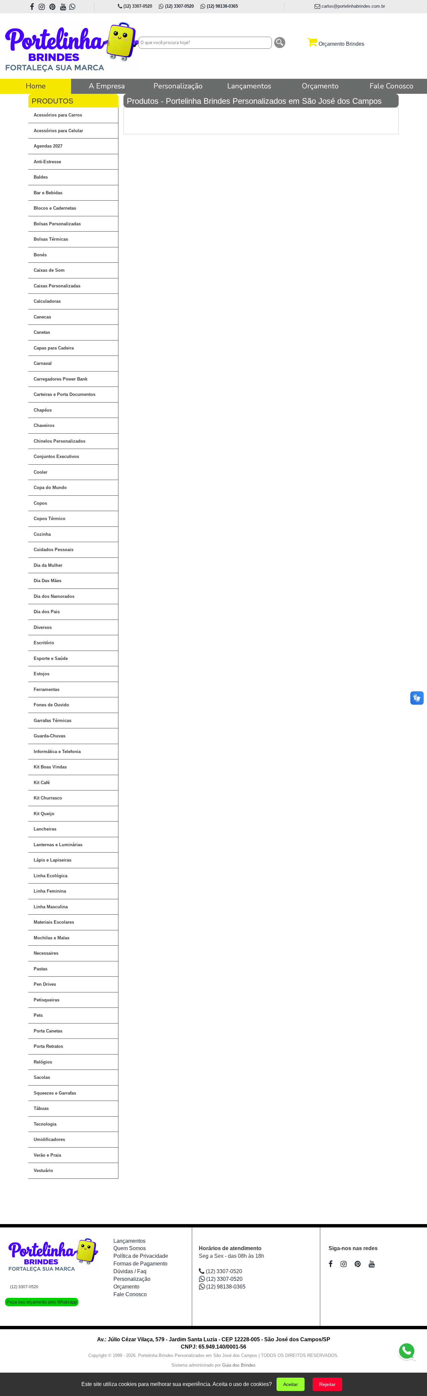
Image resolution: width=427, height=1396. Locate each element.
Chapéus (43, 410)
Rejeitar (327, 1384)
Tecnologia (45, 1124)
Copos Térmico (49, 518)
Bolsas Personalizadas (57, 223)
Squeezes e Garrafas (55, 1093)
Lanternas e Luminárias (58, 844)
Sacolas (42, 1077)
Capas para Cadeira (54, 348)
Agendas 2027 (48, 146)
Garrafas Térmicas (52, 720)
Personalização (131, 1279)
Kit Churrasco (48, 797)
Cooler (40, 472)
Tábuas (41, 1108)
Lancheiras (45, 829)
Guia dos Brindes (239, 1365)
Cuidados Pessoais (53, 549)
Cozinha (42, 534)
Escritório (44, 642)
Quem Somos (129, 1248)
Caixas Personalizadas (57, 285)
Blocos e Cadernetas (55, 208)
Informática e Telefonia (57, 751)
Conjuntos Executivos (56, 456)
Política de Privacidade (140, 1256)
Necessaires (46, 953)
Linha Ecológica (50, 875)
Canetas (42, 332)
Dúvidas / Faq (129, 1271)
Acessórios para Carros (58, 115)
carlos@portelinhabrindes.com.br (352, 6)
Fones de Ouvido (51, 704)
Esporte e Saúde (51, 658)
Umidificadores (49, 1139)
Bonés (40, 254)
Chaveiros (44, 425)
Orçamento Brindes (340, 44)
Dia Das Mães (47, 580)
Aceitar (290, 1384)
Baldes (41, 177)
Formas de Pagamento (140, 1263)
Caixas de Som (49, 270)
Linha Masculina (51, 906)
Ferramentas (46, 689)
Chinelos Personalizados (59, 441)
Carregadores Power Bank (60, 379)
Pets (38, 1015)
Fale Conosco (130, 1294)
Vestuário (43, 1170)
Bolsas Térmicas (51, 239)
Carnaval (43, 363)
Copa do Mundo (50, 487)
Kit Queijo (44, 813)
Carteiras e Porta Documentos (64, 394)
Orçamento (126, 1287)
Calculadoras (47, 301)
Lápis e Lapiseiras (52, 860)
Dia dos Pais (47, 611)
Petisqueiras (46, 999)
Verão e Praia (47, 1155)
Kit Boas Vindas (50, 766)
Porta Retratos (48, 1046)
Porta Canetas (48, 1030)
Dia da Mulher (48, 565)
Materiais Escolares (54, 922)
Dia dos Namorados (54, 596)
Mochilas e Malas (51, 937)
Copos (40, 503)
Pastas (40, 968)
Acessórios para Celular (58, 130)
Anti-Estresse (47, 161)
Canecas (42, 316)
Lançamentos (129, 1241)
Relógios (43, 1062)
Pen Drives (45, 984)
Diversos (43, 627)
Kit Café (42, 782)
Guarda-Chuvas (49, 735)
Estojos (41, 673)
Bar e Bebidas (48, 192)
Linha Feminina (50, 891)
